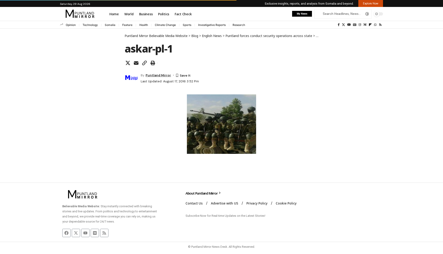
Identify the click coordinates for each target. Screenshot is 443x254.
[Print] (153, 63)
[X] (343, 24)
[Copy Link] (144, 63)
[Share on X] (128, 63)
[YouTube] (349, 24)
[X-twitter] (76, 233)
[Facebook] (339, 24)
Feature (127, 25)
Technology (90, 25)
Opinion (71, 25)
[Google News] (354, 24)
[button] (370, 3)
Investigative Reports (212, 25)
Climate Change (165, 25)
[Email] (136, 63)
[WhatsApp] (375, 24)
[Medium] (365, 24)
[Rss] (380, 24)
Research (239, 25)
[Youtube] (85, 233)
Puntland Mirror (158, 75)
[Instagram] (359, 24)
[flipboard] (370, 24)
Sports (187, 25)
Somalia (110, 25)
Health (143, 25)
